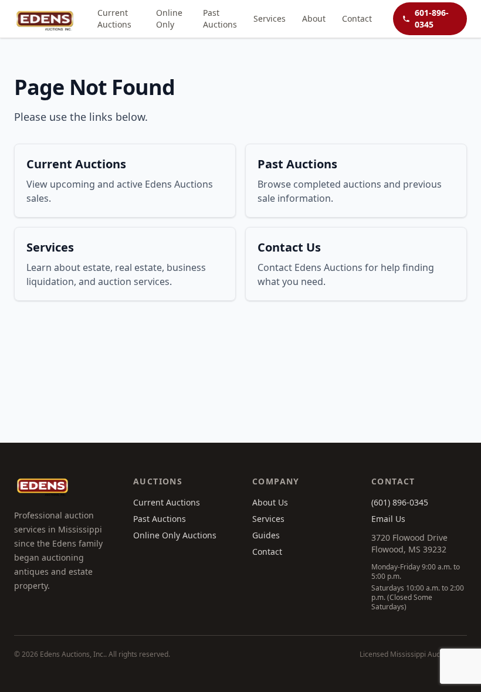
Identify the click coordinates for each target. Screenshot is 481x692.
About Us (270, 502)
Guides (266, 535)
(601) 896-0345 (399, 502)
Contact (357, 18)
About (314, 18)
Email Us (388, 518)
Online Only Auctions (174, 535)
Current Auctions (114, 18)
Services (269, 18)
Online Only (169, 18)
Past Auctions (220, 18)
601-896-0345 (432, 18)
